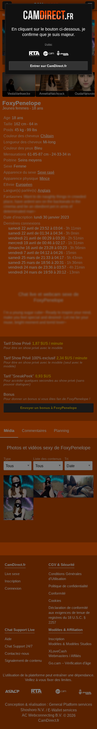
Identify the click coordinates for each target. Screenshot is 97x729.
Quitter (48, 44)
